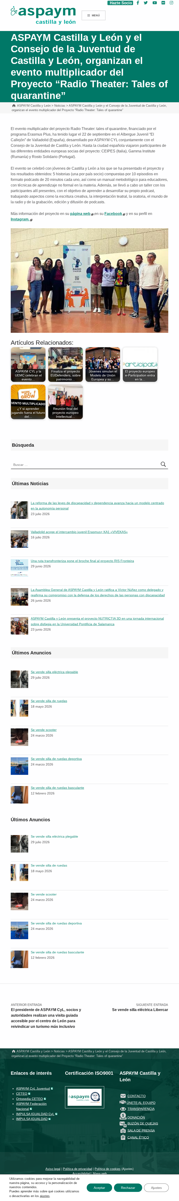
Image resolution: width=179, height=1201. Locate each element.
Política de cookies (107, 1169)
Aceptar (99, 1188)
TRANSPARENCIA (141, 1109)
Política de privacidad (77, 1169)
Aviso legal (52, 1169)
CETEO (21, 1094)
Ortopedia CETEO (29, 1099)
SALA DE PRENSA (141, 1130)
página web (80, 214)
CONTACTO (136, 1096)
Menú (96, 15)
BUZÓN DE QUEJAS (142, 1123)
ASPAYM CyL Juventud (33, 1088)
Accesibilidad (81, 1173)
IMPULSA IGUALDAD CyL (35, 1114)
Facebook (113, 214)
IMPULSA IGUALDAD (32, 1119)
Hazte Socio (120, 3)
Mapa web (100, 1173)
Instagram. (20, 219)
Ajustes (127, 1169)
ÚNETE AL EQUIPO (141, 1103)
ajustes (45, 1196)
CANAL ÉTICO (138, 1137)
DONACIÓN (136, 1117)
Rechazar (128, 1188)
